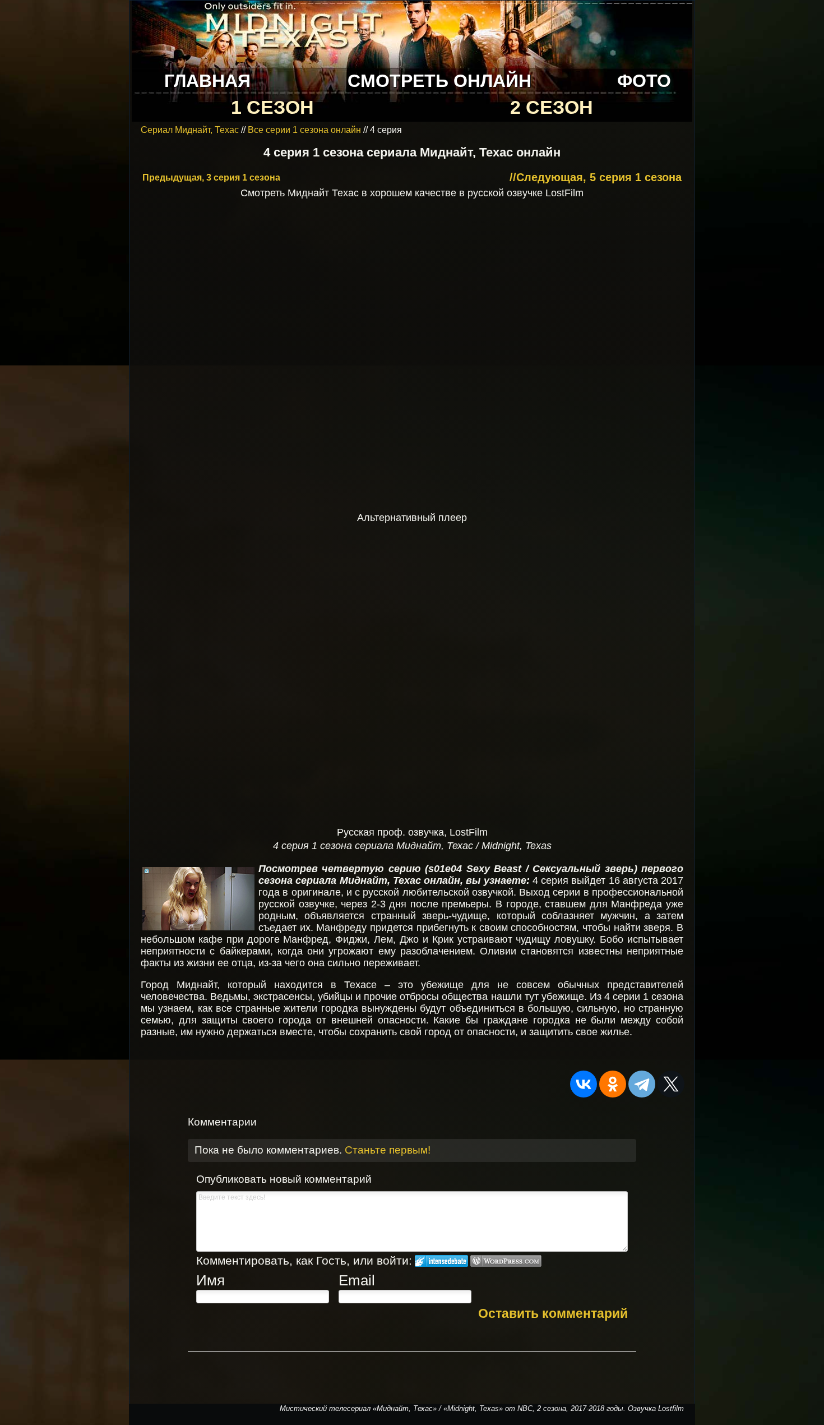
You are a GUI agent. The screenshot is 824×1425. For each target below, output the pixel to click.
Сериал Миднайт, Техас (191, 130)
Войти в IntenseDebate (441, 1261)
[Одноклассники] (612, 1084)
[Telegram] (641, 1084)
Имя (210, 1280)
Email (357, 1280)
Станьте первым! (387, 1150)
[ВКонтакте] (583, 1084)
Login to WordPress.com (505, 1261)
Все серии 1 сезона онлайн (304, 130)
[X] (671, 1084)
